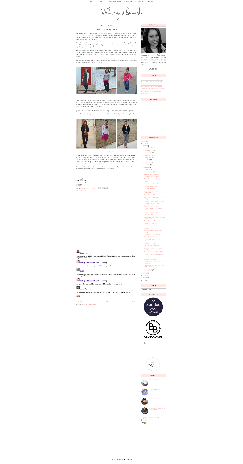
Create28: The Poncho (150, 259)
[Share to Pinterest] (107, 188)
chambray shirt (145, 88)
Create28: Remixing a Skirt (151, 179)
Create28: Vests (148, 214)
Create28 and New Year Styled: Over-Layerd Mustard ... (154, 240)
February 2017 (148, 172)
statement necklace (158, 83)
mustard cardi (155, 88)
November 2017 (148, 150)
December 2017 (148, 148)
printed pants (113, 151)
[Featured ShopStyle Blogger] (153, 370)
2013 (144, 280)
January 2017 (148, 270)
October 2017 (148, 152)
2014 (144, 278)
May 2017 (147, 165)
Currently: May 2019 (154, 389)
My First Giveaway (154, 417)
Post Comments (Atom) (89, 304)
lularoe (161, 88)
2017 (144, 146)
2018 (144, 143)
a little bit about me (146, 81)
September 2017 (148, 155)
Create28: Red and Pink (150, 223)
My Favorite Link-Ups (144, 1)
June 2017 (147, 162)
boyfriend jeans (157, 81)
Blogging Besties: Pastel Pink (152, 186)
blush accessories (155, 91)
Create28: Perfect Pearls (151, 221)
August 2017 (147, 157)
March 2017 (147, 169)
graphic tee (144, 93)
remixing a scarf (113, 96)
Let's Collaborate (113, 1)
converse (154, 78)
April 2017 (147, 167)
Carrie (95, 62)
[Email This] (99, 188)
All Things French (153, 398)
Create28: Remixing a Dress (151, 245)
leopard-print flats (146, 83)
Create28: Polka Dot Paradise (152, 234)
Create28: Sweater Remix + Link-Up (154, 201)
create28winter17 (82, 190)
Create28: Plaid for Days (150, 257)
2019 (144, 141)
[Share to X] (103, 188)
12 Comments (93, 188)
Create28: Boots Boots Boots (152, 184)
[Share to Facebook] (105, 188)
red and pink (107, 151)
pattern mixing (145, 86)
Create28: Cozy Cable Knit (151, 226)
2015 (144, 275)
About (100, 1)
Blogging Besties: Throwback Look (153, 254)
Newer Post (79, 301)
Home (92, 1)
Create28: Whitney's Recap (151, 174)
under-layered (106, 96)
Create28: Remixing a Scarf (151, 176)
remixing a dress (99, 96)
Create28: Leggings (149, 188)
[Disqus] (106, 222)
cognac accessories (156, 86)
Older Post (133, 301)
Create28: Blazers (149, 228)
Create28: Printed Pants (150, 195)
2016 (144, 273)
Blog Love (128, 1)
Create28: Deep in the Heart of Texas (154, 252)
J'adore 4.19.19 (153, 380)
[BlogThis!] (101, 188)
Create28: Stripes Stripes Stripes (153, 212)
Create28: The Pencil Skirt (151, 206)
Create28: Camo (148, 181)
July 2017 (147, 160)
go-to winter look (99, 151)
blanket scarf (145, 91)
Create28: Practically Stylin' (151, 203)
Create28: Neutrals (149, 237)
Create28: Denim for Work (151, 243)
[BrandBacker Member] (153, 338)
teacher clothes (146, 78)
